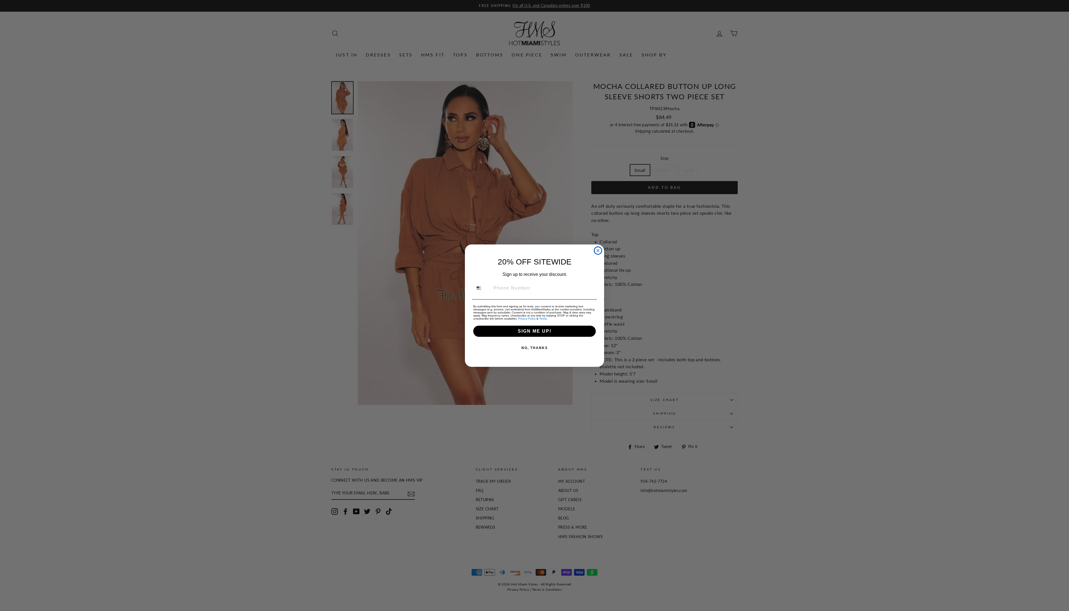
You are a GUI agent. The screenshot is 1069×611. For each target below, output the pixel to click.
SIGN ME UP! (534, 331)
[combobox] (482, 288)
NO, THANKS (534, 348)
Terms (543, 318)
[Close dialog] (598, 250)
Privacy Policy (527, 318)
